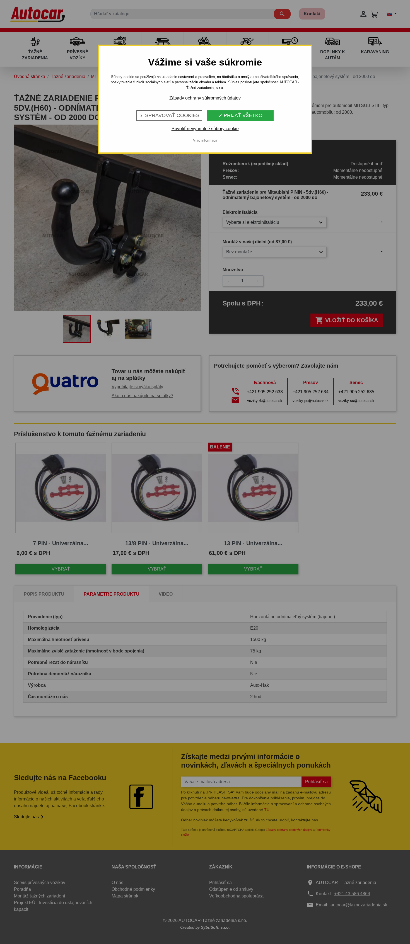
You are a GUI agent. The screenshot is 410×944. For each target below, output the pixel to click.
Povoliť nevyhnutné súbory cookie (205, 128)
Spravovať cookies (169, 115)
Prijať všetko (240, 115)
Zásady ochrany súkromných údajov (205, 98)
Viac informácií (205, 140)
